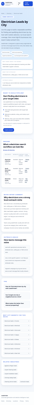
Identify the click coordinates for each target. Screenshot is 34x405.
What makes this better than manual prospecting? (15, 304)
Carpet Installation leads (11, 373)
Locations (15, 401)
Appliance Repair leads (11, 365)
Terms (27, 401)
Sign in (19, 3)
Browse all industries (9, 150)
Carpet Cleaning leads (10, 369)
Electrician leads (18, 13)
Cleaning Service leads (11, 381)
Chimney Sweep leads (10, 377)
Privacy (22, 401)
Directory (9, 13)
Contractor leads (24, 381)
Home (2, 13)
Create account (27, 3)
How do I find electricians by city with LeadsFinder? (16, 287)
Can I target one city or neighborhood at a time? (13, 296)
